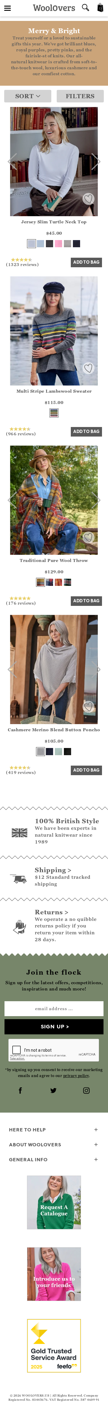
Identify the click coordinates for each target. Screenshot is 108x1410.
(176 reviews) (21, 602)
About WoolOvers (35, 1144)
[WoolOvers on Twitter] (54, 1091)
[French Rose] (58, 243)
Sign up (52, 1026)
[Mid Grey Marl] (67, 243)
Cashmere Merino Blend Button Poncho (54, 729)
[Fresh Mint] (58, 751)
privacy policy (76, 1075)
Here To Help (27, 1129)
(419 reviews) (21, 772)
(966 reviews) (21, 433)
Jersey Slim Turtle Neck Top (54, 221)
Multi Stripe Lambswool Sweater (54, 391)
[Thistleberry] (67, 582)
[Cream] (31, 243)
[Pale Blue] (40, 243)
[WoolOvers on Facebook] (21, 1091)
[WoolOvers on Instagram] (87, 1091)
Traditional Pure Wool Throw (54, 560)
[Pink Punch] (58, 582)
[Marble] (40, 751)
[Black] (49, 243)
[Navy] (76, 243)
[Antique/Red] (40, 582)
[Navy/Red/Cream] (49, 582)
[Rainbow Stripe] (54, 413)
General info (28, 1159)
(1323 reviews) (22, 264)
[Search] (85, 8)
